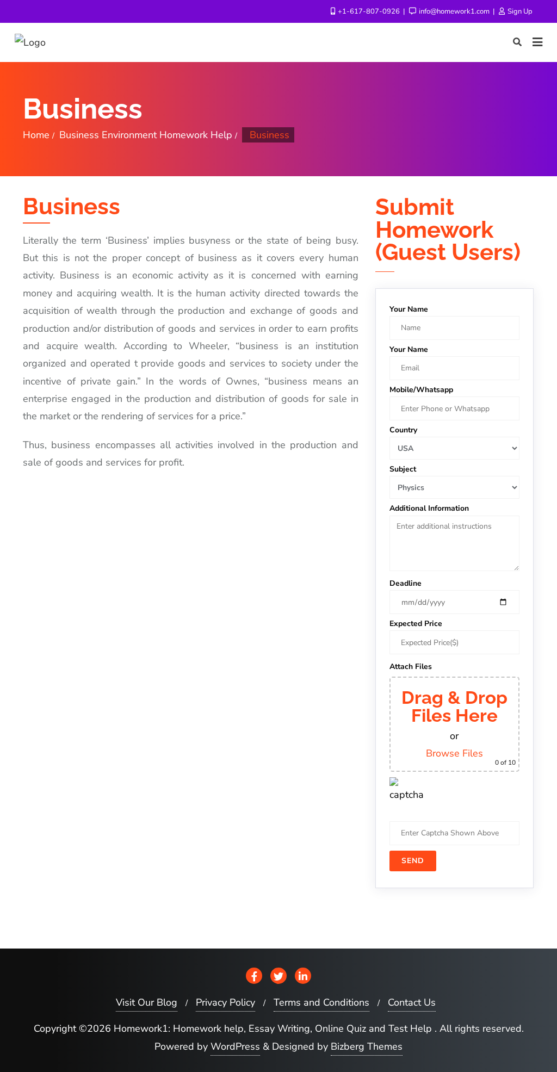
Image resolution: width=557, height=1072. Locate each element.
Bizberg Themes (367, 1046)
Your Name (408, 309)
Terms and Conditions (321, 1002)
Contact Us (412, 1002)
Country (403, 430)
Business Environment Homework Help (145, 134)
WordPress (235, 1046)
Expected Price (415, 623)
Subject (402, 469)
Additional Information (429, 508)
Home (36, 134)
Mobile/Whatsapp (421, 390)
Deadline (405, 583)
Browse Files (454, 753)
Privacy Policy (225, 1002)
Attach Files (410, 666)
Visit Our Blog (146, 1002)
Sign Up (519, 11)
